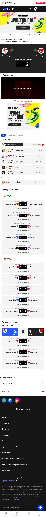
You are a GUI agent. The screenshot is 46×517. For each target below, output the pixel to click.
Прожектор (6, 453)
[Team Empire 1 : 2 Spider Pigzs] (35, 50)
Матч (3, 135)
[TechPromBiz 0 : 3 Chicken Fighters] (11, 50)
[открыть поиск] (30, 8)
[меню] (41, 9)
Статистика (12, 135)
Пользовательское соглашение (13, 459)
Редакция (5, 423)
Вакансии (5, 435)
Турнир (20, 135)
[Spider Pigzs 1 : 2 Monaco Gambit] (37, 50)
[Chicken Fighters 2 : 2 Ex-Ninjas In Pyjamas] (12, 50)
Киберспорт (5, 34)
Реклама (5, 441)
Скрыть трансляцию (25, 101)
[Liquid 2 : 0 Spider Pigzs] (36, 51)
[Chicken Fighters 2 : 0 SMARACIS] (8, 195)
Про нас (4, 417)
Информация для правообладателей (15, 465)
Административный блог (10, 447)
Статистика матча (23, 208)
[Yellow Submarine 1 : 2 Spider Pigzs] (33, 50)
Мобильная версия (23, 409)
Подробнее (15, 499)
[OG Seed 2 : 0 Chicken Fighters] (10, 51)
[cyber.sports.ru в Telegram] (4, 400)
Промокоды (6, 470)
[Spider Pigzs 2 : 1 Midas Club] (34, 50)
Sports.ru (7, 487)
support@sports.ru (8, 481)
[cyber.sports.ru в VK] (10, 400)
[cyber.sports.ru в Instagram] (17, 400)
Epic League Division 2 (21, 34)
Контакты (5, 429)
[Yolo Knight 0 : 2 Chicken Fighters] (7, 195)
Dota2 (11, 34)
